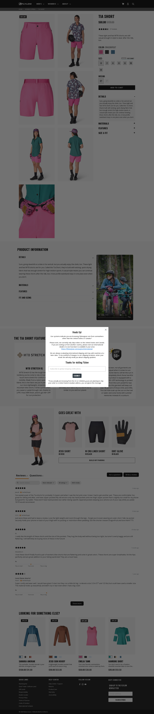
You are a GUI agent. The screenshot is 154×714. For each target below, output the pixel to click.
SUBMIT (77, 375)
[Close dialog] (106, 330)
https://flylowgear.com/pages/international (76, 349)
